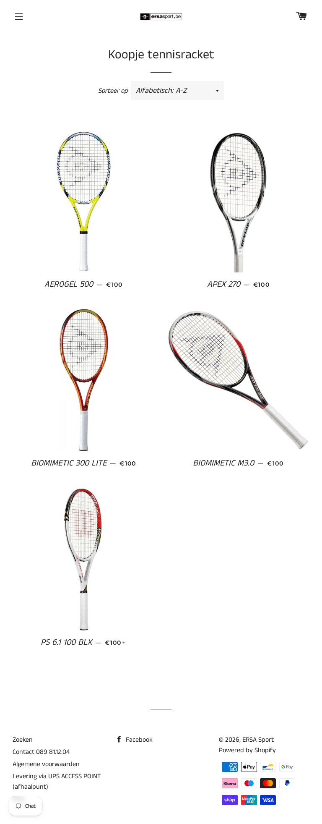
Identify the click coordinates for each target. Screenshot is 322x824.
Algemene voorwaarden (46, 764)
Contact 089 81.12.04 (41, 752)
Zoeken (23, 740)
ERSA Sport (258, 740)
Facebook (138, 740)
